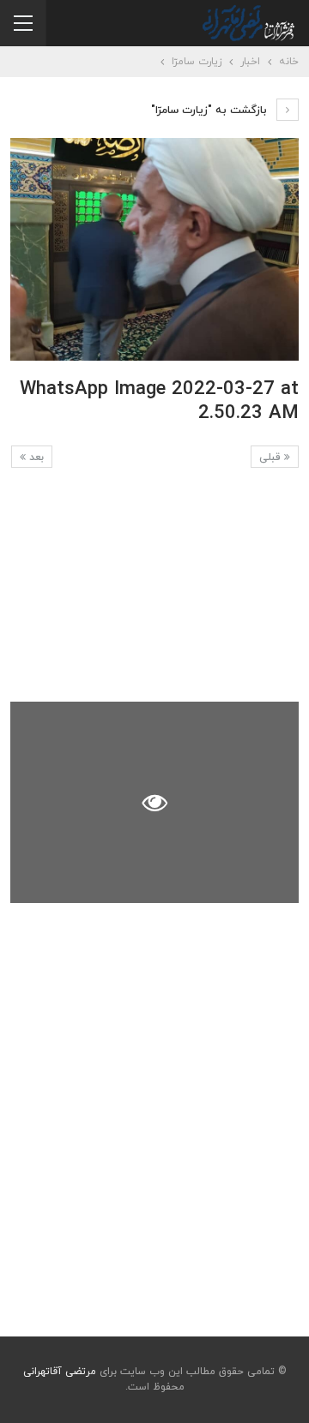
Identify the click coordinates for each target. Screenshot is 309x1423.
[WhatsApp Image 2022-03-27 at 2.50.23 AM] (154, 590)
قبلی (271, 457)
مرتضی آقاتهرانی (59, 1371)
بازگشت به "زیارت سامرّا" (210, 110)
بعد (35, 457)
